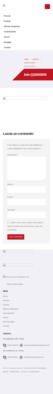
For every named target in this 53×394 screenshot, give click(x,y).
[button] (41, 7)
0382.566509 (12, 345)
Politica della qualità (13, 284)
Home (5, 296)
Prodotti (7, 21)
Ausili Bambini (10, 32)
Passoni (7, 16)
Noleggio (7, 42)
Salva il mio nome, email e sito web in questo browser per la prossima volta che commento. (25, 226)
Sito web (11, 210)
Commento (12, 155)
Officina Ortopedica (12, 26)
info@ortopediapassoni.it (33, 357)
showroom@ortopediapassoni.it (36, 345)
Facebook (5, 380)
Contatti (7, 47)
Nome (10, 184)
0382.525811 (12, 357)
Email (10, 197)
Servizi (7, 37)
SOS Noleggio (8, 322)
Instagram (11, 380)
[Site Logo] (10, 6)
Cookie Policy (15, 372)
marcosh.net (34, 372)
